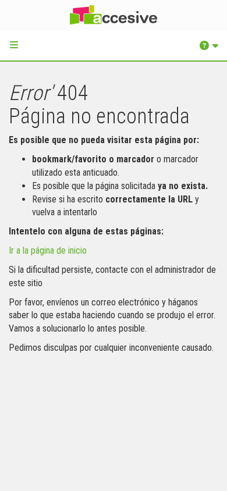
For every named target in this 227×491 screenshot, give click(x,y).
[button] (14, 44)
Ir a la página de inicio (48, 250)
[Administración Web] (113, 15)
